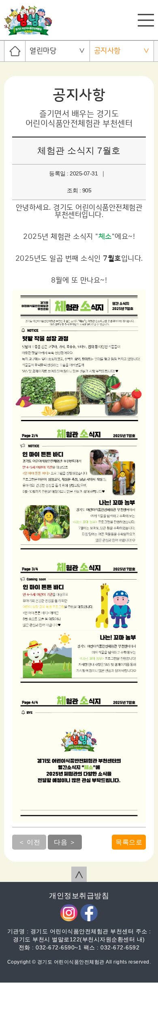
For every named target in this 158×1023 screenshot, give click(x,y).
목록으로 (128, 842)
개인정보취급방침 (79, 895)
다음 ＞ (65, 842)
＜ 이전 (29, 842)
